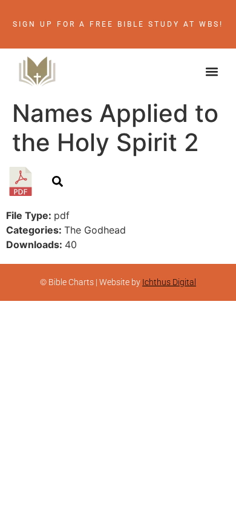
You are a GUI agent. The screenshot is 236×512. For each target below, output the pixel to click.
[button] (212, 71)
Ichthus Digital (169, 282)
